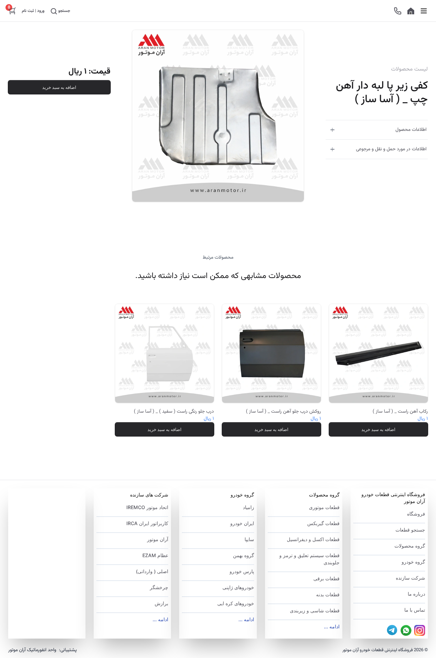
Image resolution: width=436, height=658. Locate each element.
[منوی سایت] (424, 10)
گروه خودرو (413, 562)
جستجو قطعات (410, 530)
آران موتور (157, 539)
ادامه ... (332, 626)
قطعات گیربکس (323, 523)
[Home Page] (410, 10)
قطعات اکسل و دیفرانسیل (313, 539)
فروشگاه (416, 514)
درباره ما (416, 594)
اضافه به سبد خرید (59, 87)
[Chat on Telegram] (392, 630)
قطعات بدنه (328, 594)
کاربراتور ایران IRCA (147, 523)
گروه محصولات (409, 546)
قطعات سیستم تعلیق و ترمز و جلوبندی (309, 558)
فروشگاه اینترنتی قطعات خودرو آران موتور (393, 497)
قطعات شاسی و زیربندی (315, 610)
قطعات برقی (326, 578)
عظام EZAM (155, 555)
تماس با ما (414, 610)
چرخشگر (159, 587)
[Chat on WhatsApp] (406, 630)
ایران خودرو (242, 523)
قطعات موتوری (324, 507)
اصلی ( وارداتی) (152, 571)
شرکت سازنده (410, 578)
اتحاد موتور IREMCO (147, 507)
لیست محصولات (409, 69)
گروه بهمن (243, 555)
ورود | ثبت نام (33, 11)
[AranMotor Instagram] (419, 630)
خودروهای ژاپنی (238, 587)
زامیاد (248, 507)
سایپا (249, 539)
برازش (161, 603)
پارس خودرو (242, 571)
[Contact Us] (397, 11)
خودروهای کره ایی (235, 603)
